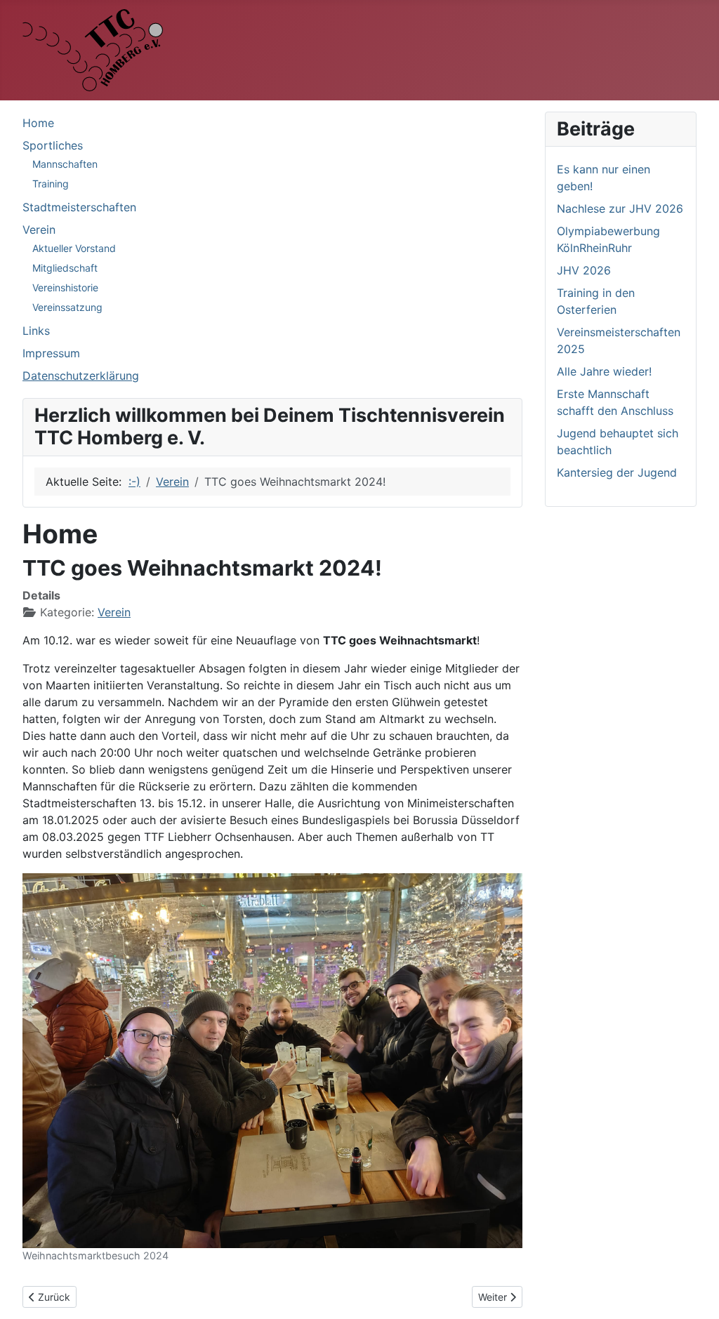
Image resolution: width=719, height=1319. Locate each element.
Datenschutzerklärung (80, 376)
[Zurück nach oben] (694, 1293)
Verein (38, 230)
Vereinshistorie (65, 287)
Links (36, 331)
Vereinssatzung (67, 307)
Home (38, 123)
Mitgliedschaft (65, 268)
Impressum (51, 353)
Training (50, 184)
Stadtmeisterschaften (79, 207)
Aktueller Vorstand (74, 248)
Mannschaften (65, 164)
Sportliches (52, 145)
